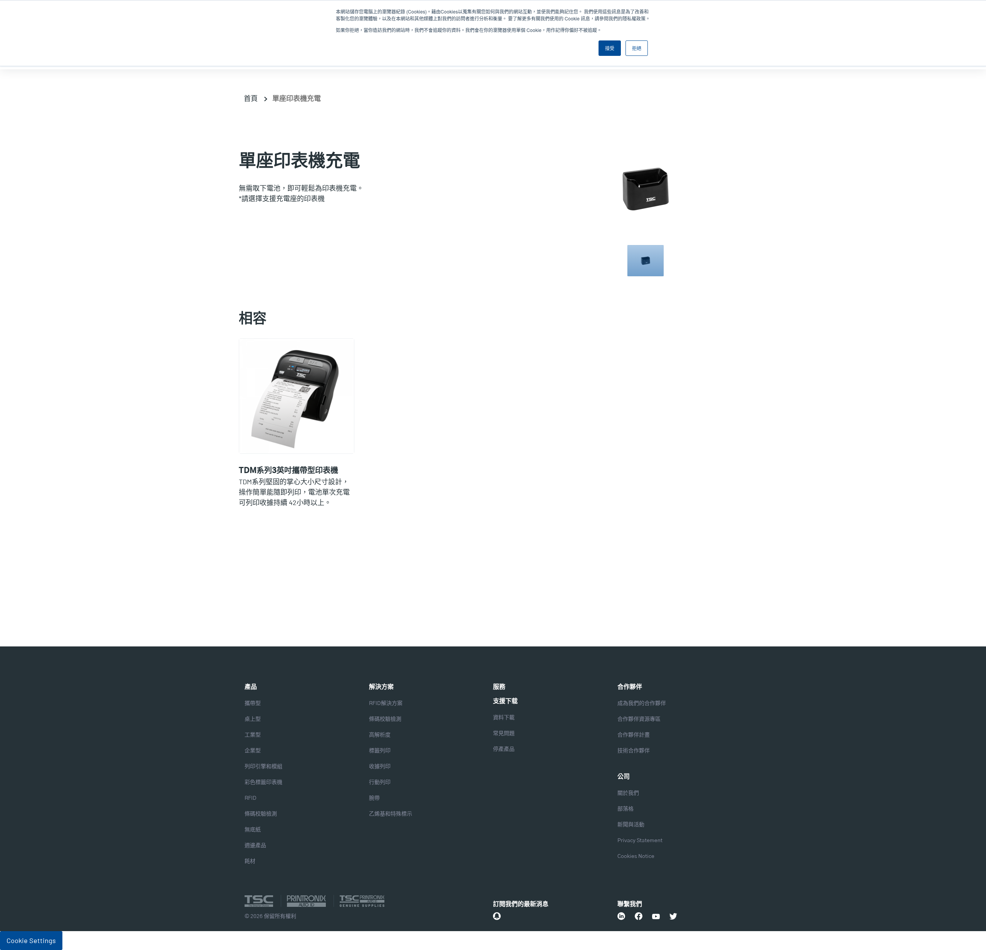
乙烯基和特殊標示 (390, 814)
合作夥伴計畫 (633, 735)
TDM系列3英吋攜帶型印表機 (288, 471)
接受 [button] (609, 48)
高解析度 (380, 735)
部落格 (625, 809)
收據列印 (380, 766)
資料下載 (504, 717)
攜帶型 (253, 703)
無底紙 (253, 830)
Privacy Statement (639, 840)
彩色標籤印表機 (263, 782)
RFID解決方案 (385, 703)
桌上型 (253, 719)
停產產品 (504, 749)
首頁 (251, 98)
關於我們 (628, 793)
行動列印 (380, 782)
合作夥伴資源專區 (639, 719)
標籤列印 (380, 751)
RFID (251, 798)
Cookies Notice (635, 856)
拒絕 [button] (636, 48)
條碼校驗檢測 (261, 814)
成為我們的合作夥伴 (641, 703)
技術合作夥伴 (633, 751)
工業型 (253, 735)
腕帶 (374, 798)
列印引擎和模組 (263, 766)
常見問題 (504, 733)
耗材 (250, 861)
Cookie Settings (31, 940)
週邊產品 (255, 845)
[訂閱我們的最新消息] (497, 916)
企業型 (253, 751)
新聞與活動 (630, 824)
